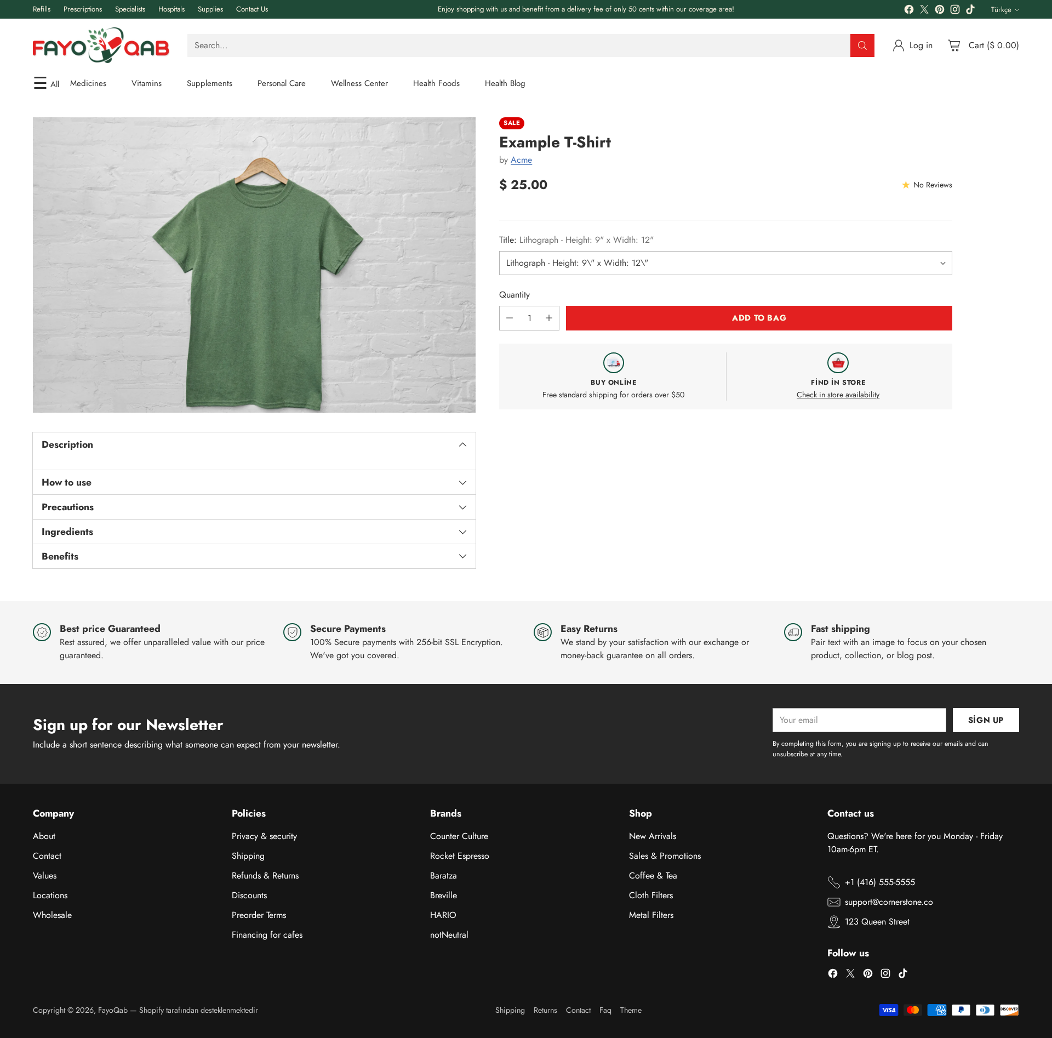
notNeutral (449, 934)
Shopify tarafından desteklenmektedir (198, 1010)
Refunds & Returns (265, 875)
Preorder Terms (259, 915)
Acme (521, 159)
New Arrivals (652, 836)
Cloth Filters (651, 895)
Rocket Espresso (459, 855)
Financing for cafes (267, 934)
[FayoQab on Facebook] (909, 11)
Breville (443, 895)
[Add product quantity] (549, 318)
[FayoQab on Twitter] (924, 11)
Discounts (249, 895)
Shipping (248, 855)
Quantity (514, 294)
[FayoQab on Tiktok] (970, 11)
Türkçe (1001, 9)
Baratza (443, 875)
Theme (631, 1010)
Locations (50, 895)
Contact (47, 855)
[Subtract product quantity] (509, 318)
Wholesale (52, 915)
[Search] (862, 45)
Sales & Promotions (665, 855)
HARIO (443, 915)
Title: (576, 239)
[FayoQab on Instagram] (955, 11)
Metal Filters (651, 915)
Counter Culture (459, 836)
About (44, 836)
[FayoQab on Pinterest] (939, 11)
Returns (545, 1010)
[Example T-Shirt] (254, 265)
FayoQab (113, 1010)
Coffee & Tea (653, 875)
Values (44, 875)
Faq (605, 1010)
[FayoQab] (101, 45)
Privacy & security (264, 836)
